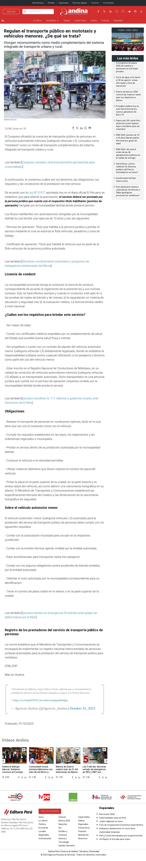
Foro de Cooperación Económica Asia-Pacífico (121, 825)
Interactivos (84, 828)
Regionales (44, 835)
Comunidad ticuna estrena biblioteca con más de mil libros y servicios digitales (40, 770)
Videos (94, 20)
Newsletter (118, 20)
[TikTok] (141, 11)
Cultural (62, 817)
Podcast (105, 20)
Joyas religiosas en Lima (110, 821)
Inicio (41, 817)
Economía (43, 828)
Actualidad (52, 20)
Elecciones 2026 (107, 814)
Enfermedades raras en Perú (112, 818)
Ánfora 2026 (64, 820)
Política (42, 824)
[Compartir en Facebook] (19, 777)
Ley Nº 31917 (37, 192)
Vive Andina (108, 3)
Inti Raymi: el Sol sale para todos (114, 839)
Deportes (62, 824)
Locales (42, 831)
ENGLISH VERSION (50, 811)
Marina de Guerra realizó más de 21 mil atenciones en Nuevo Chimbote (67, 770)
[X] (104, 11)
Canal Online (80, 20)
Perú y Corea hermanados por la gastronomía (120, 835)
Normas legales (80, 3)
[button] (3, 761)
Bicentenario (38, 3)
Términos (83, 851)
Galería (67, 20)
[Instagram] (123, 11)
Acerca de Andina (69, 851)
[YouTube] (117, 11)
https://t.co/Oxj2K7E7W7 (26, 700)
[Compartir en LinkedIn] (25, 777)
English (11, 12)
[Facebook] (98, 11)
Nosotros (82, 838)
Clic (60, 828)
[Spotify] (135, 11)
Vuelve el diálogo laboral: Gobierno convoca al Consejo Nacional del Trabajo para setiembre (13, 772)
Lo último (37, 20)
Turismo (95, 3)
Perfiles (51, 3)
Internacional (45, 838)
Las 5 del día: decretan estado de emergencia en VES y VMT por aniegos (94, 770)
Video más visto (128, 30)
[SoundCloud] (129, 11)
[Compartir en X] (22, 777)
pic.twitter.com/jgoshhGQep (53, 700)
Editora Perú (54, 851)
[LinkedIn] (110, 11)
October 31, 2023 (82, 708)
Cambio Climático (66, 845)
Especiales (63, 3)
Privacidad (94, 851)
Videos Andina (15, 740)
